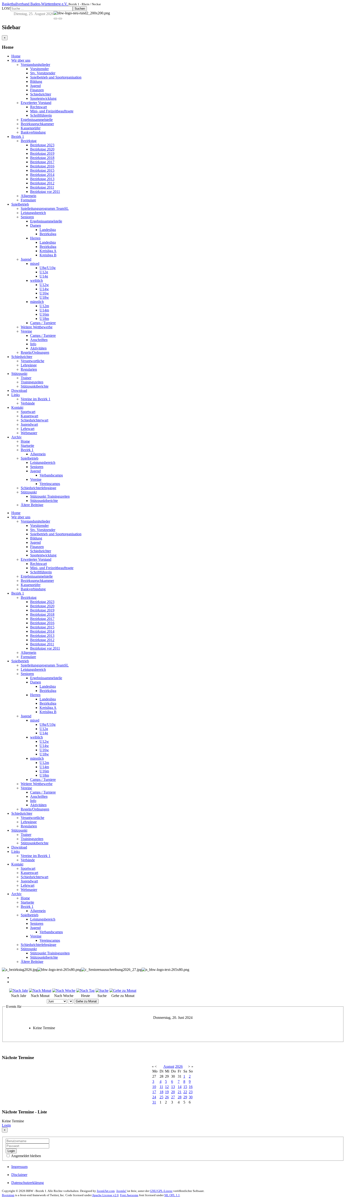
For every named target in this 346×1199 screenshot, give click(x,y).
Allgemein (28, 196)
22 (185, 1092)
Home (15, 56)
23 (191, 1092)
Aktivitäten (38, 348)
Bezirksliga (48, 234)
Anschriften (39, 340)
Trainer (26, 378)
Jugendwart (29, 424)
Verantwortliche (32, 361)
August (168, 1066)
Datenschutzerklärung (27, 1183)
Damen (35, 225)
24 (154, 1097)
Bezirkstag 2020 (42, 149)
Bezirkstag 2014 (42, 175)
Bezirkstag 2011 (42, 187)
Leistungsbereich (33, 213)
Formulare (28, 200)
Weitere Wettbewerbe (36, 327)
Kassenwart (29, 416)
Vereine (26, 331)
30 (191, 1097)
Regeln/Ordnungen (35, 352)
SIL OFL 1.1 (172, 1195)
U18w (44, 297)
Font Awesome (129, 1195)
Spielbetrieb (20, 204)
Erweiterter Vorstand (36, 103)
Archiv (16, 437)
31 (154, 1102)
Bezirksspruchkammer (37, 124)
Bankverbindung (33, 132)
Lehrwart (27, 429)
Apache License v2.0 (105, 1195)
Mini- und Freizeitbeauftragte (51, 111)
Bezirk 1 (17, 137)
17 (154, 1092)
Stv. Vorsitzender (42, 73)
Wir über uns (20, 60)
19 (167, 1092)
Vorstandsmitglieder (35, 65)
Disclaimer (19, 1175)
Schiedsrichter (40, 94)
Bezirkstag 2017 (42, 162)
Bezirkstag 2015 (42, 170)
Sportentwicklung (43, 98)
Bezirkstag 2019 (42, 153)
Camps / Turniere (43, 323)
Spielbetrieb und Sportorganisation (55, 77)
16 (191, 1087)
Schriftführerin (41, 115)
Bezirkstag (28, 141)
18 (161, 1092)
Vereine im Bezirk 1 (35, 399)
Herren (35, 238)
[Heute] (85, 991)
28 (179, 1097)
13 (173, 1087)
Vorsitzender (39, 69)
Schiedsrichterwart (34, 420)
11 (161, 1087)
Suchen (80, 8)
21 (179, 1092)
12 (167, 1087)
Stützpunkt (19, 374)
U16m (44, 314)
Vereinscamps (50, 484)
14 (179, 1087)
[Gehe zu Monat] (122, 991)
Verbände (28, 403)
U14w (44, 289)
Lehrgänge (29, 365)
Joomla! (121, 1191)
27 (173, 1097)
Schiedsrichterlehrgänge (38, 488)
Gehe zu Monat (86, 1001)
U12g (44, 272)
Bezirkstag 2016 (42, 166)
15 (185, 1087)
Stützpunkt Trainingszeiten (50, 496)
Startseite (27, 446)
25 (161, 1097)
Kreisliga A (48, 251)
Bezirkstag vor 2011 (45, 192)
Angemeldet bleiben (25, 1156)
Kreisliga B (48, 255)
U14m (44, 310)
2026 (179, 1066)
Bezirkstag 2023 (42, 145)
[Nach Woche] (63, 991)
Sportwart (28, 412)
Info (33, 344)
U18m (44, 319)
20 (173, 1092)
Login (6, 1125)
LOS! (6, 8)
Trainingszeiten (32, 382)
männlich (37, 302)
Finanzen (37, 90)
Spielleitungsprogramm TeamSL (45, 208)
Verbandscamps (51, 475)
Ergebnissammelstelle (37, 120)
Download (19, 391)
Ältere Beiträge (32, 505)
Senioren (27, 217)
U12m (44, 306)
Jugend (35, 86)
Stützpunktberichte (34, 386)
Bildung (36, 81)
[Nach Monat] (40, 991)
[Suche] (102, 991)
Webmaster (29, 433)
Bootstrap (8, 1195)
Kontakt (17, 407)
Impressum (19, 1167)
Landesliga (48, 230)
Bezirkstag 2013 (42, 179)
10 (154, 1087)
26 (167, 1097)
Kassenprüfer (30, 128)
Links (15, 395)
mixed (34, 264)
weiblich (36, 280)
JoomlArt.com (106, 1191)
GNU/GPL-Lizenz (161, 1191)
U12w (44, 285)
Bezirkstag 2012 (42, 183)
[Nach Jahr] (18, 991)
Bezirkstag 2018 (42, 158)
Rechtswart (38, 107)
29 (185, 1097)
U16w (44, 293)
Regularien (29, 369)
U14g (44, 276)
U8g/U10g (48, 268)
